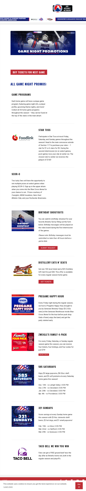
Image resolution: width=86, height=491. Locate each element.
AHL (63, 8)
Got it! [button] (79, 485)
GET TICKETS (46, 282)
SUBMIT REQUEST (48, 248)
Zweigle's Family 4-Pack (53, 334)
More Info (44, 354)
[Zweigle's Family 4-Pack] (23, 342)
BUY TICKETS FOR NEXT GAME (29, 72)
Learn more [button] (8, 487)
